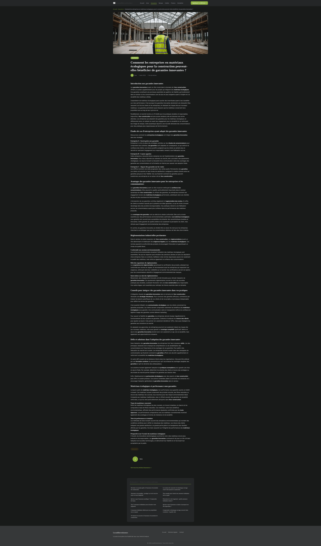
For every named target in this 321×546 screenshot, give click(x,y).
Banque (161, 3)
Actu (147, 3)
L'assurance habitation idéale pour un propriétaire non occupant (144, 511)
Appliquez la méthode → (199, 3)
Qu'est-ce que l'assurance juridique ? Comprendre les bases (144, 499)
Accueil (142, 3)
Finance (173, 3)
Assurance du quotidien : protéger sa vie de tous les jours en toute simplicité (144, 494)
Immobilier (180, 3)
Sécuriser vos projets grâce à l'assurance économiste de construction (144, 488)
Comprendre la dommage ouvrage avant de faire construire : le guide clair (175, 511)
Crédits (167, 3)
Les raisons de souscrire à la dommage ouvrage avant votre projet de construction (175, 488)
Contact (181, 532)
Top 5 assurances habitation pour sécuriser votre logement (143, 505)
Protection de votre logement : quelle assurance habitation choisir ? (175, 499)
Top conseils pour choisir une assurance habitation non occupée (176, 494)
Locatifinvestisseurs (122, 3)
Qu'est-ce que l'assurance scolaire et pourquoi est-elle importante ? (176, 505)
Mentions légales (172, 532)
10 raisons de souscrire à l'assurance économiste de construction (144, 516)
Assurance (154, 3)
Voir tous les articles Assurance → (141, 467)
